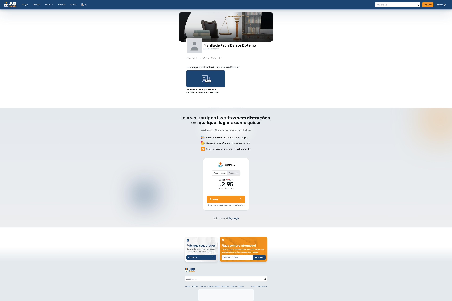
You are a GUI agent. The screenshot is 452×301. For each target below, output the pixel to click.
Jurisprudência (213, 286)
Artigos (25, 4)
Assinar (214, 199)
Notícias (36, 4)
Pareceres (225, 286)
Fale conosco (262, 286)
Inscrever (259, 257)
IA (85, 4)
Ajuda (253, 286)
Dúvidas (61, 4)
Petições (203, 286)
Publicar (428, 4)
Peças (48, 4)
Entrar (440, 4)
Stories (73, 4)
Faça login (233, 218)
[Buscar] (418, 4)
